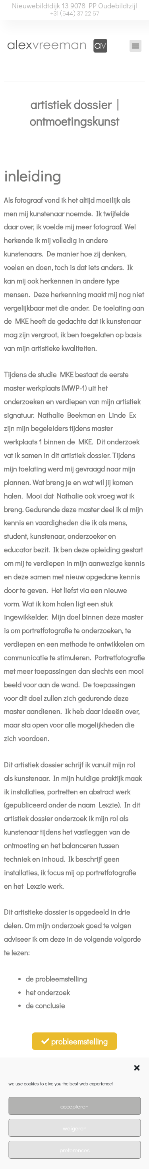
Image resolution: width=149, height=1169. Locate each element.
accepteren (74, 1106)
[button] (137, 1068)
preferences (75, 1150)
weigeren (75, 1128)
